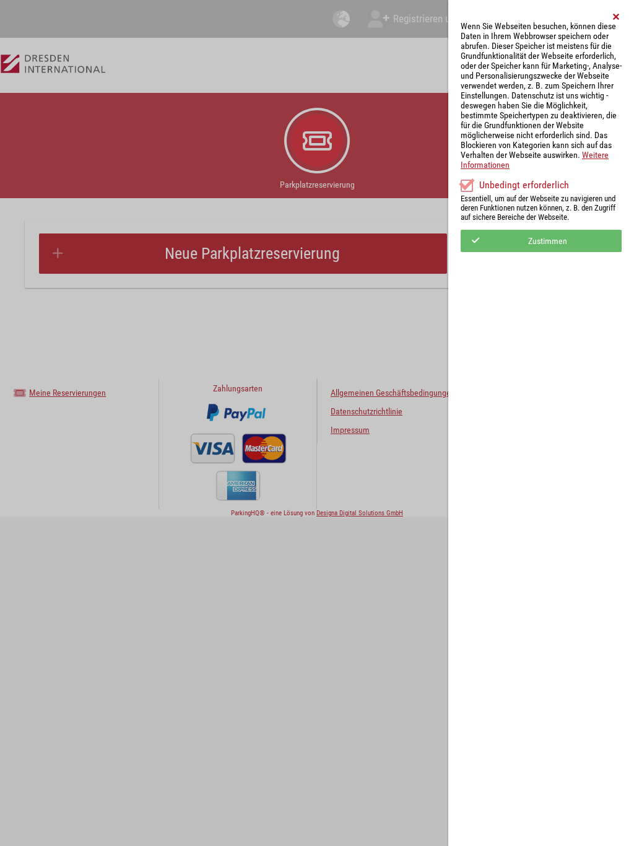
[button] (616, 16)
